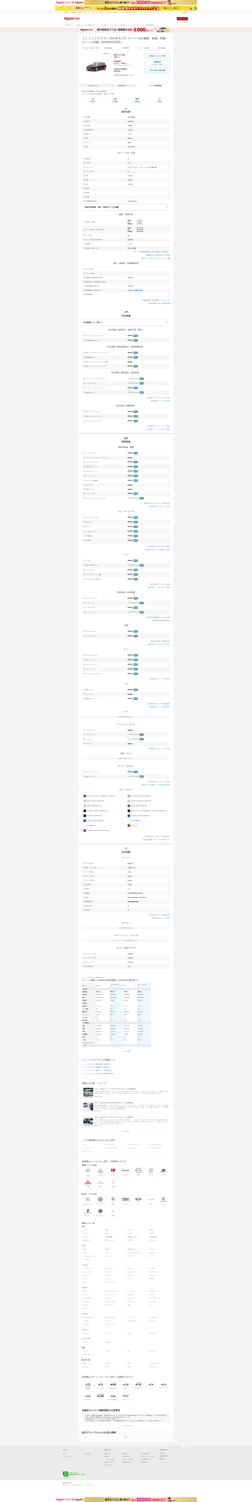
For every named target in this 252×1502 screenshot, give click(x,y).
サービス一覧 (66, 1485)
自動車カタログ (127, 1462)
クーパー (98, 985)
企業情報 (162, 1453)
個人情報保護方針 (164, 1456)
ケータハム (131, 1298)
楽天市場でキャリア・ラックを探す (159, 748)
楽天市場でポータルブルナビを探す (159, 546)
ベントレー (86, 1294)
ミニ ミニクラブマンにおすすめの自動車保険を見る (98, 1073)
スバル (130, 1233)
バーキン (86, 1367)
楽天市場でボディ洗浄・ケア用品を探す (157, 836)
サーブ (85, 1342)
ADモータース (87, 1354)
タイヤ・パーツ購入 (128, 1459)
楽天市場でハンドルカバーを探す (159, 506)
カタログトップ (93, 85)
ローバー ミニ (87, 1151)
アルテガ (86, 1259)
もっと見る (125, 1051)
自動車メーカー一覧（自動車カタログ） (86, 25)
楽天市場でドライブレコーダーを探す (158, 397)
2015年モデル (124, 25)
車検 (126, 48)
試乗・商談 (107, 1453)
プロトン (108, 1363)
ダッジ (130, 1279)
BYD (84, 1363)
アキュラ (153, 1240)
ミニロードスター (155, 1148)
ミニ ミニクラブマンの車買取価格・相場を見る (96, 1064)
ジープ (108, 1279)
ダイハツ (86, 1237)
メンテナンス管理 (109, 1459)
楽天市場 (185, 12)
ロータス (130, 1294)
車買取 (108, 48)
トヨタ (85, 1230)
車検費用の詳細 (138, 290)
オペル (108, 1252)
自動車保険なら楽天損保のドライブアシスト (156, 300)
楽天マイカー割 (109, 1465)
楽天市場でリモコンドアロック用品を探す (157, 503)
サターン (130, 1268)
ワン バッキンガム (142, 985)
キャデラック (87, 1268)
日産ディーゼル (132, 1237)
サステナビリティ (90, 1485)
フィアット (131, 1317)
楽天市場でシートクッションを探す (159, 587)
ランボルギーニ (132, 1321)
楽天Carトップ (70, 25)
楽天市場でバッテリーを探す (161, 918)
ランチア (108, 1321)
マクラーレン (132, 1301)
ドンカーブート (155, 1363)
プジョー (108, 1333)
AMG (84, 1249)
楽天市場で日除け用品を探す (161, 620)
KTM (129, 1367)
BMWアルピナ (132, 1249)
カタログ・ (90, 48)
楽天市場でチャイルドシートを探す (159, 426)
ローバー (153, 1294)
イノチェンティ (110, 1324)
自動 (162, 48)
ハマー (85, 1282)
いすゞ (108, 1233)
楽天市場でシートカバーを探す (160, 584)
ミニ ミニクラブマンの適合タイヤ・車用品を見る (97, 1070)
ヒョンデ (86, 1351)
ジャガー (130, 1291)
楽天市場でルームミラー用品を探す (159, 703)
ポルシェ (153, 1252)
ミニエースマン (110, 1144)
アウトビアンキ (110, 1317)
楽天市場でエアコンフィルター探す (159, 644)
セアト (108, 1367)
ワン (125, 985)
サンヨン (153, 1351)
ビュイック (86, 1272)
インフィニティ (110, 1282)
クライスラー (110, 1268)
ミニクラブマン (113, 25)
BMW (107, 1249)
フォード (108, 1272)
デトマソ (153, 1321)
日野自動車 (153, 1237)
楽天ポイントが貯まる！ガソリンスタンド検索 (155, 258)
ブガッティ (153, 1333)
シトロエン (86, 1333)
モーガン (86, 1301)
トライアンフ (110, 1305)
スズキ (152, 1233)
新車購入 (125, 1453)
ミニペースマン (132, 1148)
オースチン (153, 1301)
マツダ (85, 1233)
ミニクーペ (86, 1148)
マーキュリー (154, 1272)
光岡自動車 (109, 1237)
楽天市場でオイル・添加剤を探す (159, 915)
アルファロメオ (88, 1317)
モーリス (86, 1305)
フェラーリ (153, 1317)
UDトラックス (110, 1240)
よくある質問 (86, 1453)
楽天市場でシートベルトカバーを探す (158, 429)
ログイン (183, 19)
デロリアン (109, 1275)
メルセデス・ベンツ (89, 1256)
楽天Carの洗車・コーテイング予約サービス (156, 839)
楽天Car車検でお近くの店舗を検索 (159, 303)
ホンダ (130, 1230)
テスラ (85, 1279)
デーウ (108, 1351)
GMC (151, 1279)
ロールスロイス (88, 1298)
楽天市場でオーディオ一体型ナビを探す (157, 549)
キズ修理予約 (126, 1456)
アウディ (86, 1252)
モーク (85, 1308)
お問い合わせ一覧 (78, 1485)
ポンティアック (132, 1272)
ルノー (130, 1333)
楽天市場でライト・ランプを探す (159, 679)
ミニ (84, 1144)
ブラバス (130, 1256)
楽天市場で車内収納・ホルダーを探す (158, 617)
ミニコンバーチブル (112, 1148)
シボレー (153, 1268)
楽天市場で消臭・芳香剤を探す (160, 641)
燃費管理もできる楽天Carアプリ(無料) (158, 255)
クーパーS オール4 (114, 985)
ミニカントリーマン (134, 1144)
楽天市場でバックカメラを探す (160, 401)
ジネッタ (108, 1298)
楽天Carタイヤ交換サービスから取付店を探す (156, 785)
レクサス (130, 1240)
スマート (153, 1249)
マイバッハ (109, 1256)
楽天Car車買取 (145, 1453)
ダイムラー (153, 1291)
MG (129, 1305)
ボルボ (108, 1342)
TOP (64, 1453)
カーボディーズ (155, 1298)
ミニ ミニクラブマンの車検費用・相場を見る (96, 1067)
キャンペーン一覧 (67, 1456)
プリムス (153, 1275)
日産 (107, 1230)
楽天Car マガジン (109, 1462)
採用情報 (162, 1459)
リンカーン (86, 1275)
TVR (84, 1291)
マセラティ (86, 1321)
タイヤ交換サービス (146, 1459)
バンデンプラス (110, 1301)
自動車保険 (144, 1462)
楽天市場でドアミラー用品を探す (159, 707)
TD (129, 1363)
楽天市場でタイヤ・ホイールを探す (159, 781)
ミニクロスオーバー (156, 1144)
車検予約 (107, 1456)
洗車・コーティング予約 (147, 1456)
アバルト (86, 1324)
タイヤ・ (143, 48)
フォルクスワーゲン (134, 1252)
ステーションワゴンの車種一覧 (148, 167)
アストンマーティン (112, 1291)
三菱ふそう (86, 1240)
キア (129, 1351)
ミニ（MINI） (103, 25)
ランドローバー (110, 1294)
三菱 (151, 1230)
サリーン (130, 1275)
